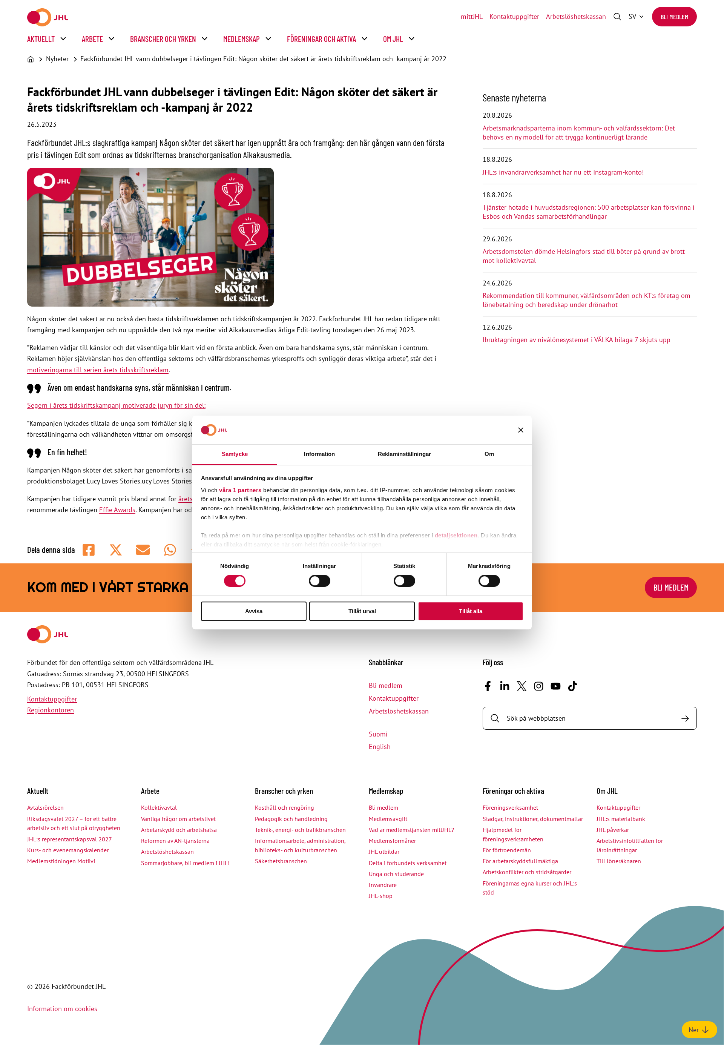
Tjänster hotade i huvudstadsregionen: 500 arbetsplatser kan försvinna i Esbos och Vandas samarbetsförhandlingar (589, 212)
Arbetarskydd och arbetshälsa (179, 829)
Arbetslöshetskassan (576, 16)
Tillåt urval (362, 611)
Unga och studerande (396, 874)
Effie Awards (117, 509)
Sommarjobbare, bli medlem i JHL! (185, 863)
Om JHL (393, 38)
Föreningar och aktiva (321, 38)
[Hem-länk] (47, 17)
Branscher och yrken (163, 38)
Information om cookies (62, 1008)
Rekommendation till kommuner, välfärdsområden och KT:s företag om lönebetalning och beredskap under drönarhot (586, 300)
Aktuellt (41, 38)
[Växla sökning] (617, 16)
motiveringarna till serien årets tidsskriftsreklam (98, 369)
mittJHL (472, 16)
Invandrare (383, 884)
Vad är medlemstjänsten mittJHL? (411, 829)
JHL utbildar (384, 851)
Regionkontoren (50, 710)
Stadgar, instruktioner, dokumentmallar (533, 818)
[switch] (319, 581)
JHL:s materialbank (621, 818)
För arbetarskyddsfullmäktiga (520, 861)
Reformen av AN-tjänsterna (175, 840)
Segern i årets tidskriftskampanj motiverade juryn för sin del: (116, 405)
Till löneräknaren (619, 861)
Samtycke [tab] (235, 454)
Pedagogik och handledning (291, 818)
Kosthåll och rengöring (284, 807)
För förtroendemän (507, 850)
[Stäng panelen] (520, 430)
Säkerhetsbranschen (281, 861)
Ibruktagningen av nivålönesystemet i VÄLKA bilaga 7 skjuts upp (576, 339)
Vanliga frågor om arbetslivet (178, 818)
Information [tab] (319, 454)
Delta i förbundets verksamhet (407, 863)
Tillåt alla (470, 611)
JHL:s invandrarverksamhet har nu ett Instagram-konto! (563, 172)
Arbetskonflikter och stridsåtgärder (527, 872)
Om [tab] (489, 454)
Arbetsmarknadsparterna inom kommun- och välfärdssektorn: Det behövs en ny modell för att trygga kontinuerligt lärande (579, 132)
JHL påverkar (613, 829)
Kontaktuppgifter (514, 16)
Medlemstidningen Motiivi (61, 861)
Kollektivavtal (159, 807)
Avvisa (253, 611)
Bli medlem (675, 16)
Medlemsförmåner (392, 840)
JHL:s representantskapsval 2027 (69, 839)
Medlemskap (241, 38)
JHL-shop (381, 895)
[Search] (685, 718)
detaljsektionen (456, 535)
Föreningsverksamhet (510, 807)
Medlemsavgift (388, 818)
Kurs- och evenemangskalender (68, 850)
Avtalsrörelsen (45, 807)
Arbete (92, 38)
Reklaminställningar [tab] (404, 454)
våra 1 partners (240, 490)
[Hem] (30, 59)
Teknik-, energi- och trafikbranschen (300, 829)
